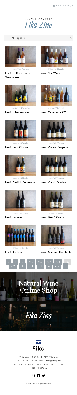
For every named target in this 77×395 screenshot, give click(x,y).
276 (57, 266)
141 (22, 266)
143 (40, 266)
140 (13, 266)
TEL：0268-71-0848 (26, 360)
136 (40, 262)
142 (31, 266)
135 (31, 262)
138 (58, 262)
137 (49, 262)
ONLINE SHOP (64, 5)
